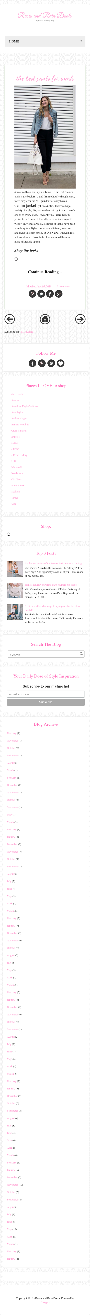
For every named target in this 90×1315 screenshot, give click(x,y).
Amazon (15, 400)
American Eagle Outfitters (24, 406)
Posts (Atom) (27, 332)
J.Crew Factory (19, 455)
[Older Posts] (80, 323)
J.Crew (15, 448)
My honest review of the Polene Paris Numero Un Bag (53, 563)
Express (15, 436)
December (12, 785)
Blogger (44, 1302)
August (11, 762)
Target (14, 497)
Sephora (15, 491)
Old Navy (16, 479)
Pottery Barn (17, 485)
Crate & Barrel (18, 430)
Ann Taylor (17, 412)
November (12, 740)
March (10, 770)
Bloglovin (60, 363)
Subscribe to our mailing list (46, 686)
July (9, 881)
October (11, 748)
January (11, 836)
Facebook (32, 363)
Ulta (13, 503)
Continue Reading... (45, 272)
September (12, 755)
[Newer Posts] (9, 323)
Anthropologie (18, 418)
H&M (14, 442)
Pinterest (42, 363)
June (9, 888)
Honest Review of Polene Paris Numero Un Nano (51, 584)
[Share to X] (41, 294)
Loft (13, 461)
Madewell (16, 467)
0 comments (64, 286)
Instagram (51, 363)
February (11, 733)
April (9, 903)
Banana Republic (20, 424)
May (9, 814)
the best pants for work (45, 78)
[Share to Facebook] (50, 294)
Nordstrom (17, 473)
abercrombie (17, 394)
